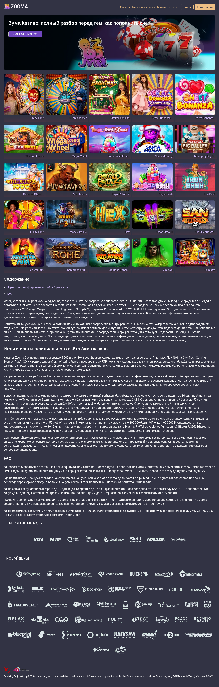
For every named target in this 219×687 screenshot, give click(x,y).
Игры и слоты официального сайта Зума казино (38, 287)
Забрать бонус (25, 34)
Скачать (125, 7)
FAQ (9, 294)
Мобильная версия (143, 7)
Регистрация (205, 7)
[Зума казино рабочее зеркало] (16, 7)
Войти (187, 7)
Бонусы (161, 7)
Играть (173, 7)
